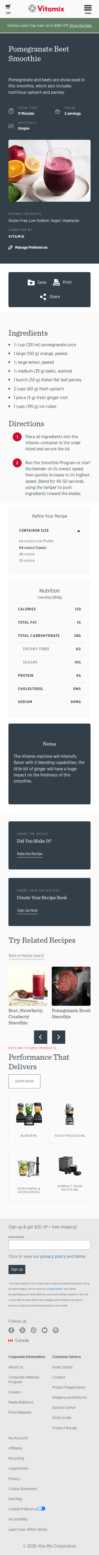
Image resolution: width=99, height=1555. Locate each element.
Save (41, 282)
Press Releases (19, 1412)
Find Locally (61, 1417)
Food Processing (70, 1136)
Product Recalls (64, 1428)
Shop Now (24, 1081)
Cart (8, 13)
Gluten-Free (17, 220)
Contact (58, 1377)
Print (67, 282)
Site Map (15, 1499)
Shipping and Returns (69, 1397)
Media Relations (21, 1402)
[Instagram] (56, 1330)
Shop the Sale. (80, 25)
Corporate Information (26, 1356)
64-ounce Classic (33, 547)
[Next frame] (58, 1037)
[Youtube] (45, 1330)
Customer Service (66, 1356)
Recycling (16, 1458)
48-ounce (27, 554)
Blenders (29, 1136)
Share (54, 296)
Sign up (17, 1269)
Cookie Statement (22, 1488)
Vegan (56, 220)
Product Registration (69, 1387)
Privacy (14, 1478)
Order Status (62, 1367)
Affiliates (15, 1448)
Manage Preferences (31, 247)
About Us (15, 1367)
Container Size (34, 530)
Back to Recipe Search (26, 955)
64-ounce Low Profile (36, 541)
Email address (16, 1237)
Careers (14, 1392)
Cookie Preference (22, 1509)
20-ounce (27, 560)
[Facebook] (11, 1330)
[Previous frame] (41, 1037)
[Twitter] (22, 1330)
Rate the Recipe (29, 853)
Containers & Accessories (29, 1190)
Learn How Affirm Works (27, 1529)
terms (80, 1256)
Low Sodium (39, 220)
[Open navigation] (88, 8)
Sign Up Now (27, 910)
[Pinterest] (33, 1330)
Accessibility (18, 1519)
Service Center (64, 1407)
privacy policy (53, 1256)
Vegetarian (70, 220)
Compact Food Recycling (70, 1188)
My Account (18, 1438)
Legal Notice (18, 1468)
